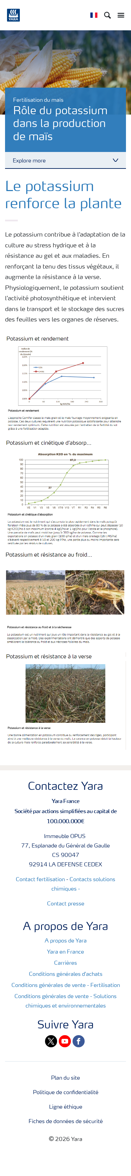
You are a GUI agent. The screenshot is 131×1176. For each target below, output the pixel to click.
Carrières (65, 963)
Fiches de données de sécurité (66, 1121)
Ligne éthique (65, 1107)
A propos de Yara (66, 941)
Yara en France (65, 952)
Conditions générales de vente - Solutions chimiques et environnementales (65, 1001)
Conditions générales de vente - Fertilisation (65, 985)
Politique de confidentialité (65, 1092)
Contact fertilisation (40, 880)
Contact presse (65, 904)
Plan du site (65, 1078)
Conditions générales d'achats (65, 974)
